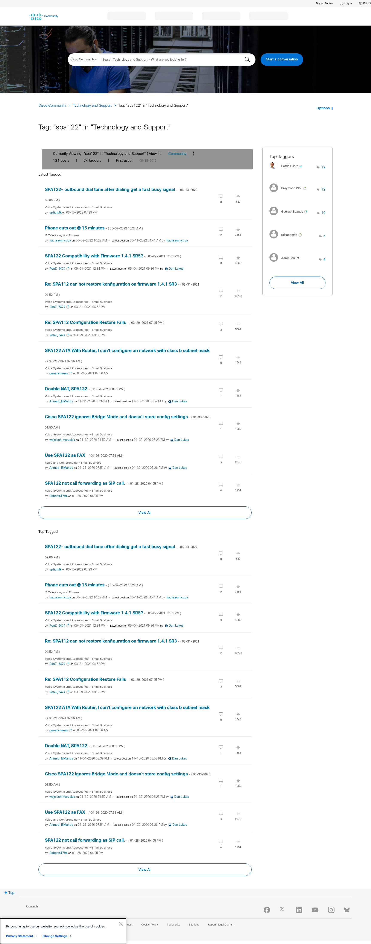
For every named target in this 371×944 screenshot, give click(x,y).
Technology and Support (92, 105)
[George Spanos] (289, 216)
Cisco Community (52, 105)
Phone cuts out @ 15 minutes (94, 228)
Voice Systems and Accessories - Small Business (78, 207)
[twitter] (283, 910)
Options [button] (323, 108)
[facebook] (267, 910)
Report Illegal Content (221, 925)
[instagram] (331, 910)
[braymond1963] (289, 193)
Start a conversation (282, 59)
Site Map (194, 925)
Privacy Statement (19, 936)
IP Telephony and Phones (62, 235)
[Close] (121, 924)
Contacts (32, 906)
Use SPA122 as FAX (84, 456)
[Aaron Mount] (286, 262)
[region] (63, 931)
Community (177, 153)
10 (323, 213)
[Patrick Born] (287, 169)
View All (144, 512)
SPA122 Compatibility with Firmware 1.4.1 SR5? (113, 256)
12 (323, 167)
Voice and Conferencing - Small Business (73, 462)
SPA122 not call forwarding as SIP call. (104, 483)
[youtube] (315, 910)
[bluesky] (347, 909)
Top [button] (11, 893)
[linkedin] (299, 910)
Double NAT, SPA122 (85, 389)
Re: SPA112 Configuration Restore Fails (104, 323)
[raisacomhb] (287, 239)
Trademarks (173, 925)
